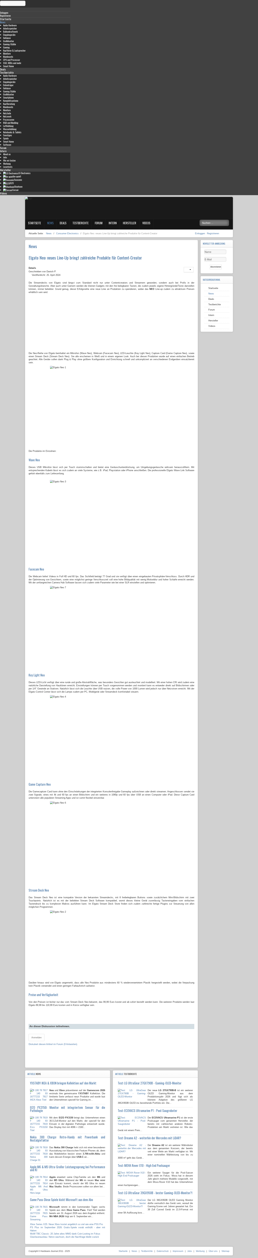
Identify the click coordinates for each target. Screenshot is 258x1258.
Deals (3, 69)
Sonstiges (7, 135)
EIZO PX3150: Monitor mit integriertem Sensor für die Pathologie (67, 1109)
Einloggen (200, 233)
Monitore (7, 53)
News (2, 22)
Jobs (5, 157)
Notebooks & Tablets (12, 132)
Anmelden (36, 1037)
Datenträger (8, 85)
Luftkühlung (8, 126)
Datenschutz (163, 1251)
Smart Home (8, 66)
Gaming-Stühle (9, 44)
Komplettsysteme (10, 100)
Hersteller (5, 170)
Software (7, 144)
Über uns (213, 1251)
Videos (3, 193)
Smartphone (8, 97)
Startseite (5, 19)
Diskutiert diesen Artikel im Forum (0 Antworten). (53, 1044)
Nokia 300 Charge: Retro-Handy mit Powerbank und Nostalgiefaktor (67, 1138)
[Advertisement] (111, 324)
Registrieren (213, 233)
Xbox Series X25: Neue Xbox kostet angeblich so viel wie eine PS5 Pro (66, 1224)
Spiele (6, 138)
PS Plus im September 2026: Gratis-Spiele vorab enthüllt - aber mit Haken (67, 1229)
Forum (3, 148)
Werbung (7, 163)
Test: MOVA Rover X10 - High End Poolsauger (144, 1165)
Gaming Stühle (9, 91)
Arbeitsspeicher (10, 28)
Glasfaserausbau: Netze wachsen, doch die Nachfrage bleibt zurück (64, 1237)
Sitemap (225, 1251)
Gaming (6, 47)
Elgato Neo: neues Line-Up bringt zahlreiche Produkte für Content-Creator (85, 257)
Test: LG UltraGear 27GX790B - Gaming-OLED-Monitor (149, 1083)
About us (7, 154)
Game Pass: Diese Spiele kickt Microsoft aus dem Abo (61, 1199)
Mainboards (8, 56)
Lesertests (7, 166)
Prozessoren (8, 119)
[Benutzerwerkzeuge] (189, 269)
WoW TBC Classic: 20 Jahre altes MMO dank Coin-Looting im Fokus (65, 1233)
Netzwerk (7, 116)
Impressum (178, 1251)
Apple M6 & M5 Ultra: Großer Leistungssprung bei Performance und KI (67, 1168)
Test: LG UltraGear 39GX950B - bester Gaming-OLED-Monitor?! (155, 1192)
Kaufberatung (9, 104)
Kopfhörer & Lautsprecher (14, 50)
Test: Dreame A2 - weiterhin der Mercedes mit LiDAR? (149, 1138)
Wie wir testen (9, 160)
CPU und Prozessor (11, 60)
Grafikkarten (8, 41)
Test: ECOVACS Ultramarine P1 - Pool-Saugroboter (147, 1110)
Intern (3, 151)
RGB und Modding (10, 122)
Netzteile (7, 113)
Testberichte (7, 72)
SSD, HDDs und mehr (12, 63)
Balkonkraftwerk (10, 31)
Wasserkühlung (9, 129)
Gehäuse (7, 38)
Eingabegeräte (9, 34)
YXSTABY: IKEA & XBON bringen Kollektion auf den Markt (63, 1083)
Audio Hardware (10, 25)
